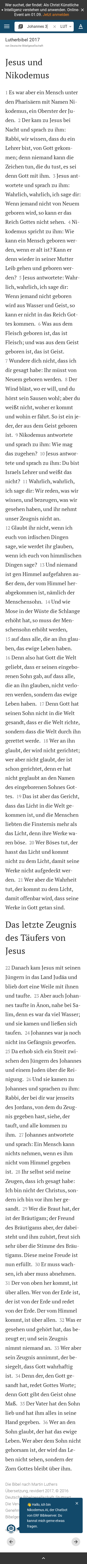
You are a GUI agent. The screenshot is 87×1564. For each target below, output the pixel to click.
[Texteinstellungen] (81, 26)
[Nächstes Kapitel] (76, 1541)
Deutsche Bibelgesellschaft (26, 45)
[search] (39, 26)
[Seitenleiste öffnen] (43, 1558)
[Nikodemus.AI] (11, 1528)
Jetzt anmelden (56, 14)
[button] (82, 9)
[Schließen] (77, 1503)
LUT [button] (63, 26)
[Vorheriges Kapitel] (11, 1541)
